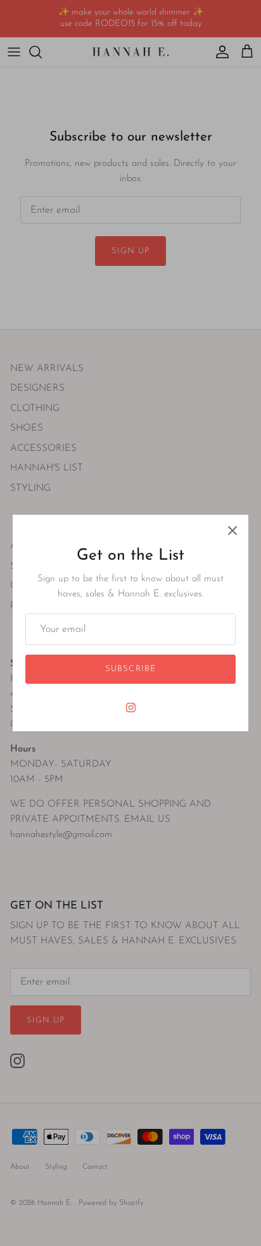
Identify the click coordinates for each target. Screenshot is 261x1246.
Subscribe (130, 669)
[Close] (232, 530)
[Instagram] (131, 707)
